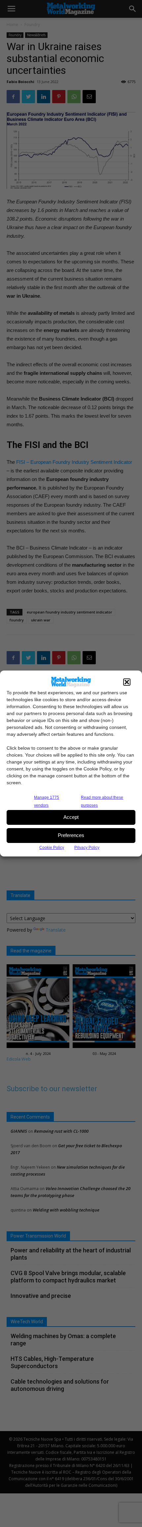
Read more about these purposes (102, 801)
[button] (127, 682)
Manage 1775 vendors (46, 801)
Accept (71, 817)
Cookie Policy (51, 847)
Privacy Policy (86, 847)
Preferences (71, 835)
